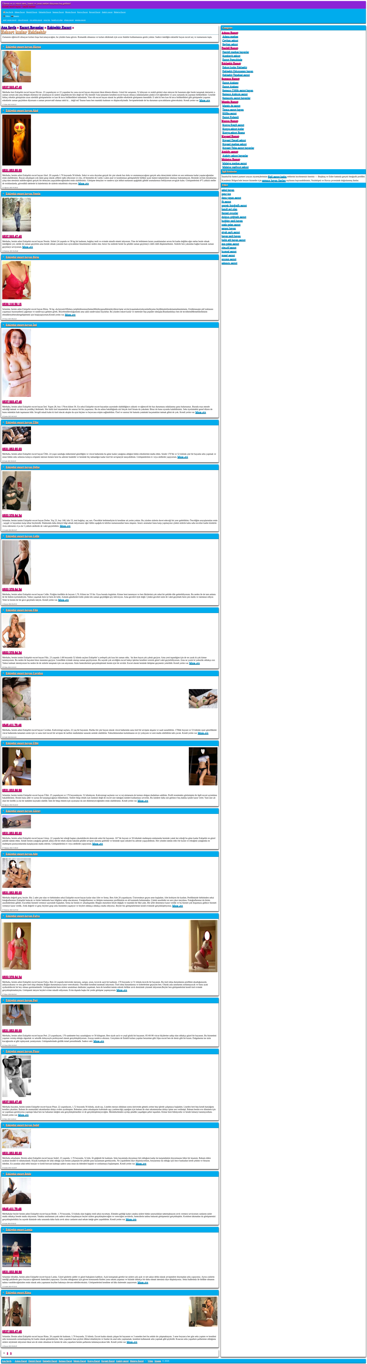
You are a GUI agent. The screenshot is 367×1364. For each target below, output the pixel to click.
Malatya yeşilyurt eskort (235, 166)
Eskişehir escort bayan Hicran (23, 46)
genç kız (47, 20)
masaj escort (228, 255)
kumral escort (229, 251)
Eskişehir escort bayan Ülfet (22, 422)
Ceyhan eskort (230, 40)
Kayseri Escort (94, 12)
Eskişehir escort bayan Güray (23, 810)
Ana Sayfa (8, 27)
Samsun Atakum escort (235, 93)
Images (158, 1361)
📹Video (6, 16)
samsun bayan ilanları (274, 180)
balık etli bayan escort (233, 239)
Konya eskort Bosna (233, 132)
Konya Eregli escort (233, 124)
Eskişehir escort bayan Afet (22, 853)
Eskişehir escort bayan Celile (22, 536)
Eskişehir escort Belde (18, 1173)
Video (150, 1361)
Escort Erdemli (230, 116)
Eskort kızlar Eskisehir (234, 67)
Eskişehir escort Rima (18, 1292)
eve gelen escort (36, 20)
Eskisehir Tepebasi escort (236, 74)
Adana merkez (230, 36)
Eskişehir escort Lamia (19, 1229)
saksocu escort (229, 262)
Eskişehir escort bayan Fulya (23, 915)
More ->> (204, 100)
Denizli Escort (31, 12)
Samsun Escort (58, 12)
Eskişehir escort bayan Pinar (22, 1051)
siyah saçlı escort (231, 232)
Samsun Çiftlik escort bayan (237, 90)
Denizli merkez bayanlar (235, 51)
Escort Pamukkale (232, 59)
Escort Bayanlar (32, 27)
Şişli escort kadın (277, 176)
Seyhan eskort (230, 44)
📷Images (15, 16)
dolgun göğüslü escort (234, 216)
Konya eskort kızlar (233, 128)
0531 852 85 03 (12, 170)
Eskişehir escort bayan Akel (22, 110)
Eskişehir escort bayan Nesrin (23, 193)
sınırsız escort (80, 20)
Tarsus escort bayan (233, 109)
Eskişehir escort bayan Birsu (22, 257)
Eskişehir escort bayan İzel (21, 324)
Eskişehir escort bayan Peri (22, 1000)
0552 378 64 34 (12, 515)
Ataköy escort (107, 12)
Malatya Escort (120, 12)
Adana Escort (19, 12)
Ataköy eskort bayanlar (235, 155)
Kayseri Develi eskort (234, 140)
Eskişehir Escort (45, 12)
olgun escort (69, 20)
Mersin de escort (231, 105)
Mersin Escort (70, 12)
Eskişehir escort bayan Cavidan (24, 673)
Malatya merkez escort (234, 163)
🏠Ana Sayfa (8, 12)
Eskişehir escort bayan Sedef (22, 1125)
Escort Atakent (230, 82)
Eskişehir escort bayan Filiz (22, 610)
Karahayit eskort (231, 55)
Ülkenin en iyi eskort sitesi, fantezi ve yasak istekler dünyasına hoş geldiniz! (36, 3)
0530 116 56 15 (12, 303)
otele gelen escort (231, 224)
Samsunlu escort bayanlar (236, 97)
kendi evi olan (57, 20)
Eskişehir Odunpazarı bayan (237, 70)
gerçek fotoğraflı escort (234, 205)
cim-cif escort (23, 20)
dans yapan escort (231, 197)
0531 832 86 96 (12, 790)
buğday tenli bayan (232, 220)
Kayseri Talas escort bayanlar (238, 147)
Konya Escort (82, 12)
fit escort (226, 201)
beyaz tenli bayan (231, 235)
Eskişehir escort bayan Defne (23, 467)
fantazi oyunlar (230, 212)
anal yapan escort (9, 20)
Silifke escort (229, 113)
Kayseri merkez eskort (234, 143)
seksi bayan (228, 189)
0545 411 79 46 (12, 724)
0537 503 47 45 (12, 87)
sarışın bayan (229, 228)
